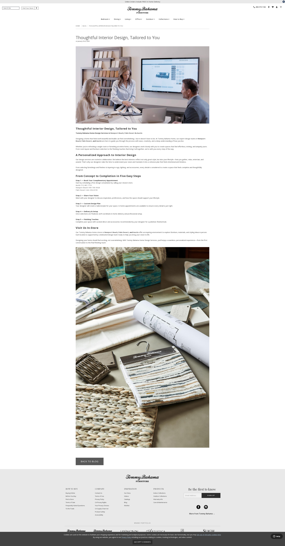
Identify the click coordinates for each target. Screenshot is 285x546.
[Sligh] (208, 531)
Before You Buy (71, 496)
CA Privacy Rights (100, 502)
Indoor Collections (159, 493)
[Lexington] (129, 531)
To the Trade (70, 508)
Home (78, 26)
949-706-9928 (94, 187)
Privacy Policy (99, 499)
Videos (126, 496)
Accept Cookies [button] (142, 542)
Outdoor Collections (160, 496)
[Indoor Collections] (76, 531)
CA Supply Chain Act (101, 508)
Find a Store (70, 499)
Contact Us (98, 493)
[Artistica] (155, 531)
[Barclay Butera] (182, 531)
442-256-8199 (92, 190)
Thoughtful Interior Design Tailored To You (106, 26)
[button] (105, 19)
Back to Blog (90, 461)
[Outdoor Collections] (102, 531)
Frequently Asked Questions (75, 505)
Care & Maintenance (160, 502)
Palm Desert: (81, 190)
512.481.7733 (86, 185)
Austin (139, 133)
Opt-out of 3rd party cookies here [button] (209, 535)
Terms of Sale (70, 502)
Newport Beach (117, 133)
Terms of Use (99, 496)
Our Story (127, 493)
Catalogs (127, 499)
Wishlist (126, 505)
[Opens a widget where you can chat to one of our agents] (277, 536)
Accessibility (99, 515)
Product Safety (100, 512)
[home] (142, 10)
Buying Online (70, 493)
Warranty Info (158, 499)
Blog (85, 26)
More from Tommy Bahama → (202, 513)
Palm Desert (129, 133)
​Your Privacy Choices (102, 505)
